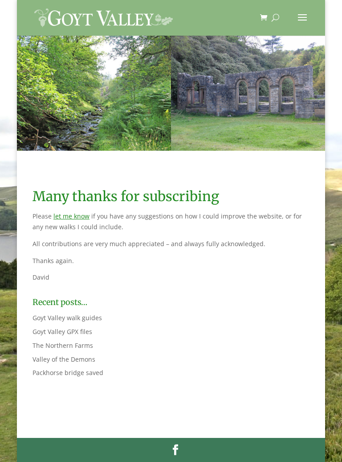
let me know (71, 216)
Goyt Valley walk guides (67, 318)
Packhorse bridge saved (68, 372)
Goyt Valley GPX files (62, 331)
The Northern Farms (63, 345)
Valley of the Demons (64, 359)
